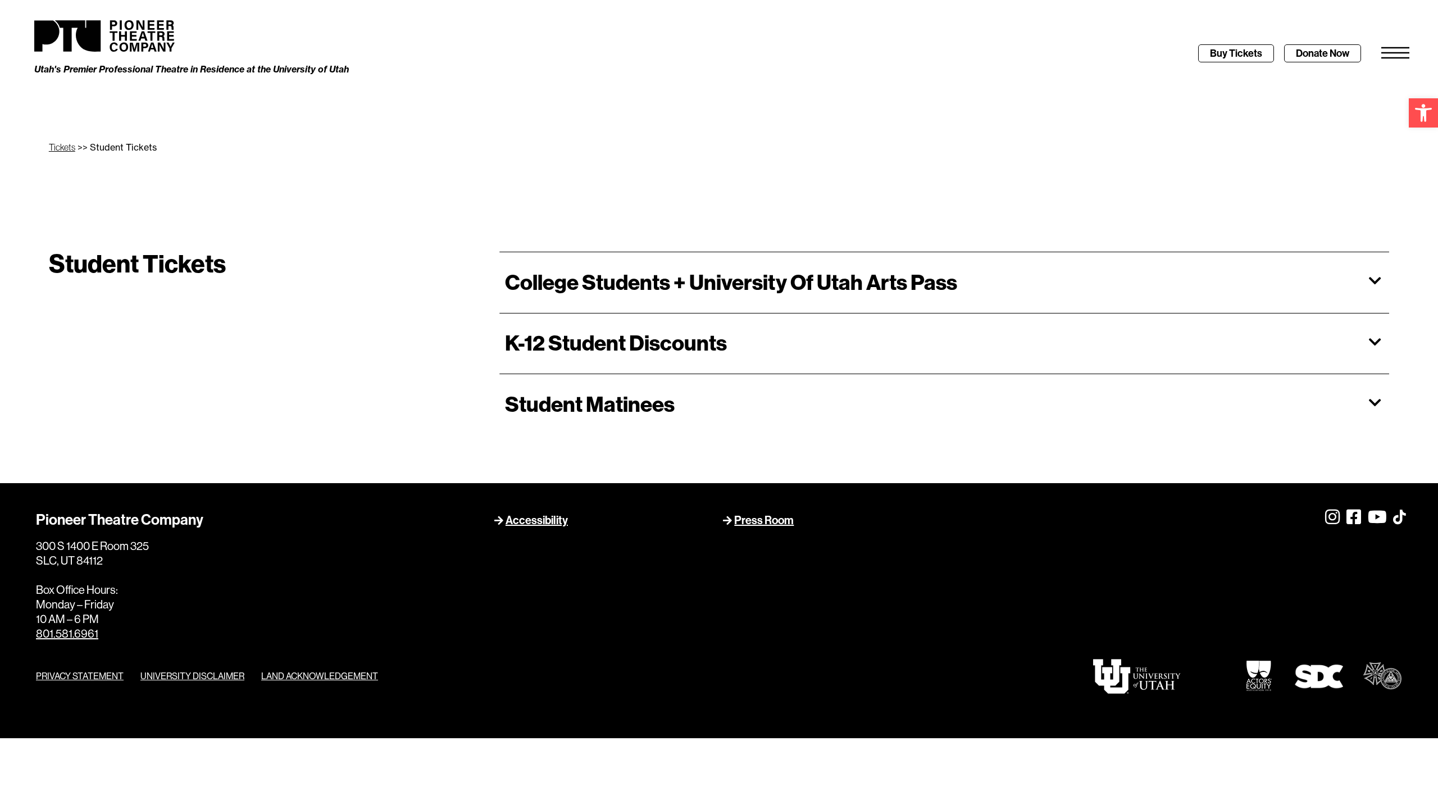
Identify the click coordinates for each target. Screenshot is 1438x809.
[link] (1423, 113)
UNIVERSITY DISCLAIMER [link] (192, 676)
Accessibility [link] (537, 520)
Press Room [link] (764, 520)
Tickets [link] (62, 147)
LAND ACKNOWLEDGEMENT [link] (319, 676)
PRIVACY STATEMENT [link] (80, 676)
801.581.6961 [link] (67, 634)
